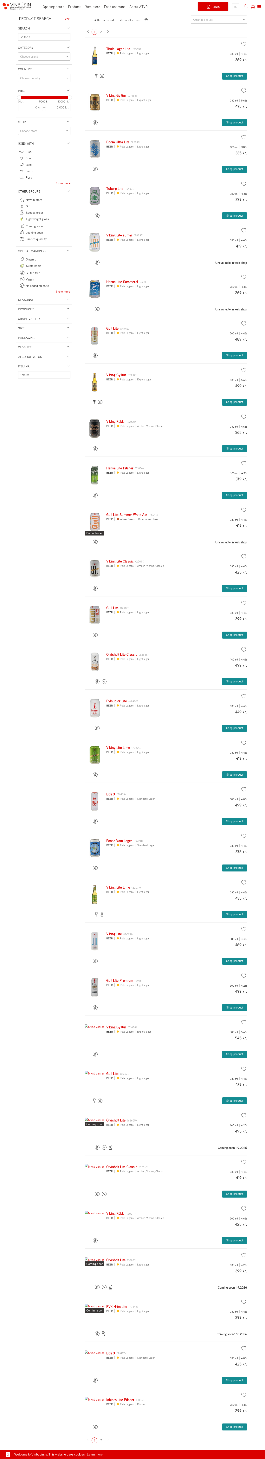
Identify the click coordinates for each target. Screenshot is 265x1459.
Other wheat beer (148, 519)
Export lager (144, 100)
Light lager (143, 53)
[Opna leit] (246, 7)
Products (74, 6)
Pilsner (141, 1404)
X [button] (8, 1454)
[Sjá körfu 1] (252, 7)
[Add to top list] (244, 44)
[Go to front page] (19, 6)
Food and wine (115, 6)
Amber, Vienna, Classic (150, 426)
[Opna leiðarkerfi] (259, 7)
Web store (92, 6)
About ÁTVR (138, 6)
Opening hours (53, 6)
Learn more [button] (95, 1454)
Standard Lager (146, 798)
